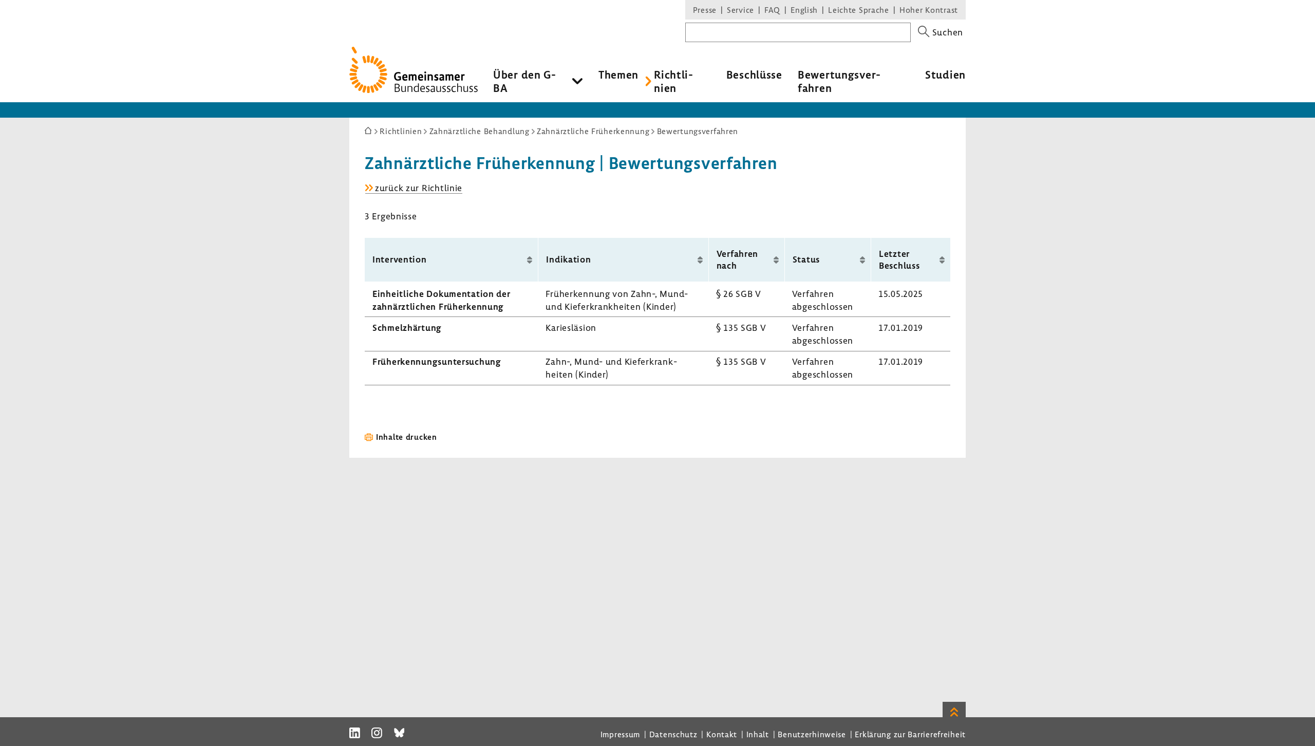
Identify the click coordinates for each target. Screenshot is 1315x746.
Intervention (399, 259)
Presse (705, 10)
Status (806, 259)
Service (740, 10)
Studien (945, 74)
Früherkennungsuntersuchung (436, 361)
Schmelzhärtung (407, 327)
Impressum (620, 734)
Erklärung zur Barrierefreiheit (910, 734)
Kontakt (721, 734)
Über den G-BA (524, 81)
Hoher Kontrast (928, 10)
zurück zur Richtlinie (418, 188)
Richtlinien (673, 81)
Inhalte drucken (406, 437)
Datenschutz (673, 734)
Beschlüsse (754, 74)
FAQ (772, 10)
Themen (618, 74)
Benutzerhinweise (812, 734)
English (804, 10)
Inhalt (757, 734)
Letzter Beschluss (899, 259)
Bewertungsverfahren (839, 81)
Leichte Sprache (858, 10)
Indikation (568, 259)
